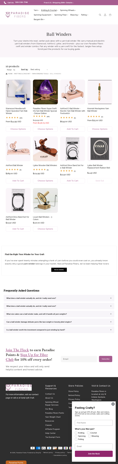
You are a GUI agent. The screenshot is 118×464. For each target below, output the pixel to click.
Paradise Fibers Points (54, 413)
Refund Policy (74, 395)
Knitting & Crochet (22, 74)
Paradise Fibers (21, 452)
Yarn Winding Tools (40, 74)
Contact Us (50, 394)
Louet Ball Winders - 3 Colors (42, 218)
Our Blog (49, 409)
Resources (49, 421)
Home (10, 74)
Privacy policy (60, 452)
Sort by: (24, 69)
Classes (48, 425)
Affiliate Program (52, 429)
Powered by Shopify (34, 452)
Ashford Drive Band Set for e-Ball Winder (71, 166)
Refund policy (48, 452)
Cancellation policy (60, 455)
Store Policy (73, 391)
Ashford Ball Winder (14, 165)
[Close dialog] (113, 404)
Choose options (18, 129)
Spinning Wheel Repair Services (51, 403)
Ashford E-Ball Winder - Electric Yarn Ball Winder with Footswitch (72, 110)
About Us (49, 398)
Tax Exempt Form (52, 437)
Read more (59, 270)
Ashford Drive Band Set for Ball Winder (17, 218)
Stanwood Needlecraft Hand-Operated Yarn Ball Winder (16, 110)
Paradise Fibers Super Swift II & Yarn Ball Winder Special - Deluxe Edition (45, 110)
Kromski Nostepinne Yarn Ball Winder (98, 109)
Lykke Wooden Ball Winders (45, 165)
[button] (35, 10)
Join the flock (94, 454)
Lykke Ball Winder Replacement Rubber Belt (98, 166)
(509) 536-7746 (27, 398)
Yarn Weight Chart (53, 417)
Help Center (50, 433)
